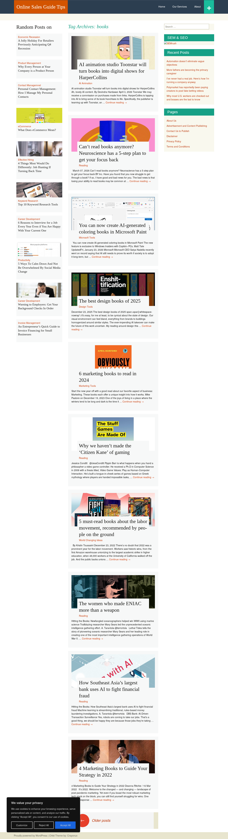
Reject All (44, 825)
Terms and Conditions (178, 146)
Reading (83, 165)
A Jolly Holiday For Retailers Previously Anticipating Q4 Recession (36, 44)
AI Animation (85, 83)
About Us (171, 120)
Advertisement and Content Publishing (187, 125)
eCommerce (24, 126)
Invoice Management (29, 322)
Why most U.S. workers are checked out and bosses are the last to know (188, 97)
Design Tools (86, 306)
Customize (21, 825)
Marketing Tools (87, 385)
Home (161, 6)
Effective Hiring (26, 159)
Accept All (65, 825)
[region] (43, 814)
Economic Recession (29, 37)
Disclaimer (172, 136)
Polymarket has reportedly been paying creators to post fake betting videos (187, 89)
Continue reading (116, 102)
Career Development (29, 219)
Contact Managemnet (29, 85)
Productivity (24, 260)
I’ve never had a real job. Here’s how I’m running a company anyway (188, 80)
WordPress (41, 835)
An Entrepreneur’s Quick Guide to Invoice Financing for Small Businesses (39, 330)
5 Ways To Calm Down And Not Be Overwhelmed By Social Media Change (39, 267)
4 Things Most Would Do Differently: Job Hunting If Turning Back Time (34, 167)
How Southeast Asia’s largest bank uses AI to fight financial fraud (109, 689)
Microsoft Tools (87, 237)
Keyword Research (28, 200)
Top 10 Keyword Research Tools (38, 204)
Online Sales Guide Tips (41, 7)
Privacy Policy (174, 141)
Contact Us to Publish (178, 131)
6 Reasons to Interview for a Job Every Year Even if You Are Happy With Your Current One (39, 226)
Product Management (29, 63)
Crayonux (72, 835)
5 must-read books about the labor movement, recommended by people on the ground (113, 528)
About (197, 6)
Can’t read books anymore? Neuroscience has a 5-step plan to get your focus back (112, 153)
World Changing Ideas (90, 540)
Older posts (95, 820)
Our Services (179, 6)
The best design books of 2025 (110, 301)
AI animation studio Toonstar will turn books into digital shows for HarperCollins (112, 71)
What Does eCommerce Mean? (37, 130)
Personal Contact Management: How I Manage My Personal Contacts (37, 92)
